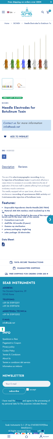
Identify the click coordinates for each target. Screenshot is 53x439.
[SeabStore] (26, 12)
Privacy (19, 400)
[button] (11, 12)
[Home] (26, 436)
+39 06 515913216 (11, 306)
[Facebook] (4, 156)
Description (8, 166)
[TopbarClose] (51, 2)
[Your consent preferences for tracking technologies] (2, 329)
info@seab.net (11, 127)
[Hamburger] (4, 12)
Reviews (22, 166)
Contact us (9, 123)
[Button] (42, 12)
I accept (32, 389)
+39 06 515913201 (11, 302)
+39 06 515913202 (11, 314)
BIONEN (5, 103)
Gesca (34, 430)
